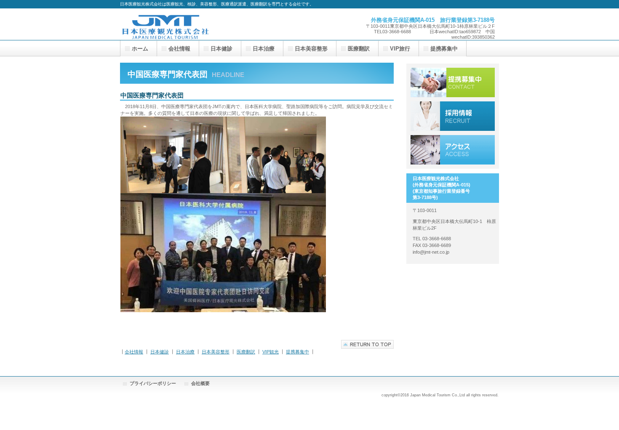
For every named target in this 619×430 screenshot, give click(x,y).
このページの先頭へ (367, 344)
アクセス (453, 150)
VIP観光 (270, 351)
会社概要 (200, 383)
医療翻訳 (246, 351)
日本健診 (159, 351)
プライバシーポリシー (153, 383)
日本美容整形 (215, 351)
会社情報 (134, 351)
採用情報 (453, 116)
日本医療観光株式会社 (204, 24)
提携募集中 (297, 351)
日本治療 (185, 351)
